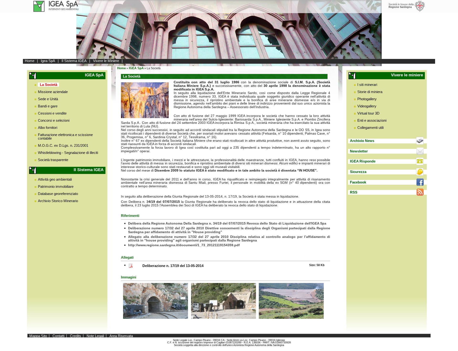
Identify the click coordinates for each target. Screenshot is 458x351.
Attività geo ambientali (55, 179)
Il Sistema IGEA (74, 61)
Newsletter (359, 151)
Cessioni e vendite (52, 113)
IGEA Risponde (362, 161)
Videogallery (366, 106)
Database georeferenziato (58, 194)
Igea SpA (48, 61)
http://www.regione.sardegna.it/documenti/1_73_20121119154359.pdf (184, 245)
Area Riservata (121, 336)
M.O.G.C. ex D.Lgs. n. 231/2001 (63, 145)
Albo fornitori (47, 128)
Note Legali (95, 336)
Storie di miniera (369, 92)
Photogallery (367, 99)
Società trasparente (53, 160)
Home (29, 61)
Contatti (58, 336)
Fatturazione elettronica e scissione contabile (65, 136)
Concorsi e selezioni (53, 120)
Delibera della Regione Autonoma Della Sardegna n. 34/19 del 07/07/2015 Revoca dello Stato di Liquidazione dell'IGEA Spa (227, 223)
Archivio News (362, 141)
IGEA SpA (136, 68)
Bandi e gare (47, 106)
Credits (75, 336)
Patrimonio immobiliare (55, 186)
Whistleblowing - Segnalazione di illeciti (68, 153)
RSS (353, 192)
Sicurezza (358, 172)
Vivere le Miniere (106, 61)
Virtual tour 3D (368, 113)
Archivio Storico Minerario (58, 201)
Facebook (358, 182)
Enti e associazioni (371, 120)
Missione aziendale (53, 92)
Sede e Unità (48, 99)
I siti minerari (367, 85)
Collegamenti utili (370, 128)
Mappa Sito (38, 336)
